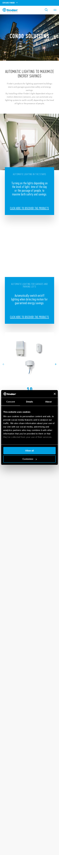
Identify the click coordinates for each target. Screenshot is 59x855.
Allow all (29, 450)
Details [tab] (29, 401)
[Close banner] (55, 394)
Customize (27, 459)
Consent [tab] (10, 401)
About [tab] (48, 401)
